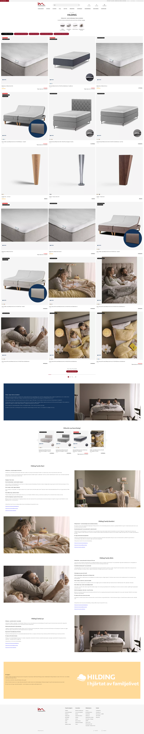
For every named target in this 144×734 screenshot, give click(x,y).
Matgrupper (67, 715)
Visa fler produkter (72, 371)
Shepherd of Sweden (79, 722)
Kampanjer (103, 8)
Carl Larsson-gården (79, 712)
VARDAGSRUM (41, 8)
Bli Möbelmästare (89, 712)
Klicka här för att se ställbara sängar (11, 508)
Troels (76, 724)
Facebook (96, 730)
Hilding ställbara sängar (46, 33)
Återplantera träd (89, 723)
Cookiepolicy (98, 710)
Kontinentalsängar (68, 712)
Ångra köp (98, 717)
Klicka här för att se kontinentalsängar (12, 506)
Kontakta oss (98, 712)
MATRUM (48, 8)
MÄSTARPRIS (95, 8)
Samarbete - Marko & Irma (90, 725)
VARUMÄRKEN (88, 8)
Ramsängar (67, 717)
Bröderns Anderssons (79, 710)
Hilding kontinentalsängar (21, 33)
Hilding (76, 717)
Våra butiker (98, 715)
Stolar (66, 722)
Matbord (66, 713)
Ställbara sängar (68, 724)
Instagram (104, 730)
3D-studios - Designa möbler (89, 720)
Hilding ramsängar (34, 33)
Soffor (66, 720)
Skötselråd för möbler (89, 717)
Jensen (76, 719)
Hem (70, 12)
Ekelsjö (76, 713)
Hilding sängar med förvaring (61, 33)
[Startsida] (41, 4)
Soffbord (66, 719)
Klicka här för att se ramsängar (10, 510)
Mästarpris (88, 715)
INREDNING (72, 8)
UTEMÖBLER (79, 8)
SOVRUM (54, 8)
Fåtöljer (66, 710)
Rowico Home (77, 720)
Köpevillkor (88, 713)
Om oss (87, 710)
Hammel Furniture (78, 715)
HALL (60, 8)
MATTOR (65, 8)
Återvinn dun (88, 722)
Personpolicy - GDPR (100, 713)
